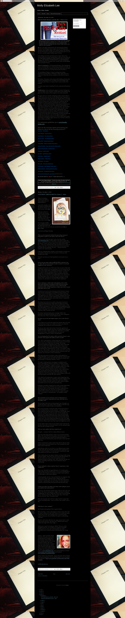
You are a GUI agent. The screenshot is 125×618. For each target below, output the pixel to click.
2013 (41, 594)
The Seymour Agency (49, 135)
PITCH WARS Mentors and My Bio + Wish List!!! (53, 20)
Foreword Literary (51, 148)
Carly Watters (40, 161)
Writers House (48, 158)
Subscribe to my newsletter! (77, 20)
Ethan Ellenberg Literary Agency (50, 166)
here (49, 209)
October (42, 600)
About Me (43, 13)
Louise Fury (40, 130)
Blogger (67, 585)
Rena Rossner (40, 171)
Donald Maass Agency (47, 153)
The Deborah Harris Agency (49, 171)
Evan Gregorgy (41, 166)
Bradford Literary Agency (48, 141)
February (43, 609)
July (42, 603)
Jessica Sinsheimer (41, 146)
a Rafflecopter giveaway (43, 564)
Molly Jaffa (40, 163)
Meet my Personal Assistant (55, 13)
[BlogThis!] (58, 187)
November (43, 595)
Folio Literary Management (48, 163)
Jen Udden (40, 153)
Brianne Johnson (41, 158)
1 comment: (51, 569)
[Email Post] (55, 187)
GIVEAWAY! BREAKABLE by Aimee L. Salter (52, 194)
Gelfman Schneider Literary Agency (50, 143)
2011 (41, 614)
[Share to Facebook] (61, 187)
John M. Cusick (41, 138)
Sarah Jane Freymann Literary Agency (53, 146)
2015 (41, 591)
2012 (41, 613)
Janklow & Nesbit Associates (51, 168)
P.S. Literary (46, 161)
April (42, 606)
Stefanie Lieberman (41, 168)
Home (39, 13)
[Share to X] (59, 187)
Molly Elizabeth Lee (48, 5)
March (42, 608)
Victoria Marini (40, 143)
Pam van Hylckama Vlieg (42, 148)
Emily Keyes (40, 156)
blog (49, 220)
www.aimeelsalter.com (48, 550)
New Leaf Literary (48, 133)
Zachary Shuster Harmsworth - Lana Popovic (46, 173)
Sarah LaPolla (40, 141)
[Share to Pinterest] (62, 187)
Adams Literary (46, 151)
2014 (41, 592)
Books (48, 13)
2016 (41, 589)
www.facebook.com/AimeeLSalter (46, 553)
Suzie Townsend (41, 133)
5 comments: (51, 187)
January (42, 611)
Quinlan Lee (40, 151)
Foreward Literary (47, 156)
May (42, 605)
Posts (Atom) (45, 575)
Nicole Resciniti (41, 135)
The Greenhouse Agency (49, 138)
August (42, 602)
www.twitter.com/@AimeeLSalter (46, 552)
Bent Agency (45, 130)
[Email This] (57, 187)
